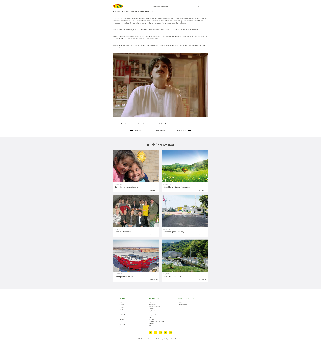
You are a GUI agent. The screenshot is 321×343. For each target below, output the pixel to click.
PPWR (150, 326)
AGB (138, 339)
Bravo (121, 302)
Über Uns (151, 302)
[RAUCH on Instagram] (155, 332)
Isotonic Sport (123, 317)
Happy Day (122, 314)
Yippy (121, 327)
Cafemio (122, 304)
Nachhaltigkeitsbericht (154, 306)
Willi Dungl (122, 324)
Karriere (151, 313)
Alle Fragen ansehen (183, 304)
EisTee (121, 309)
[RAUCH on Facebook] (150, 332)
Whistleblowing (159, 339)
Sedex (150, 317)
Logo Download (152, 311)
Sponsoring (151, 308)
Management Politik (153, 315)
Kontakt (180, 302)
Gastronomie (123, 312)
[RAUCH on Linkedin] (165, 332)
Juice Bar (122, 319)
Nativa (121, 322)
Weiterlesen (152, 190)
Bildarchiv (151, 323)
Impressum (143, 339)
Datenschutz (151, 339)
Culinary (122, 307)
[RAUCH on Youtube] (160, 332)
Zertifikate (151, 319)
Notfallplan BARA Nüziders (170, 339)
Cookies (180, 339)
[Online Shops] (170, 332)
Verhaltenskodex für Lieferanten (156, 321)
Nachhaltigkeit (152, 304)
